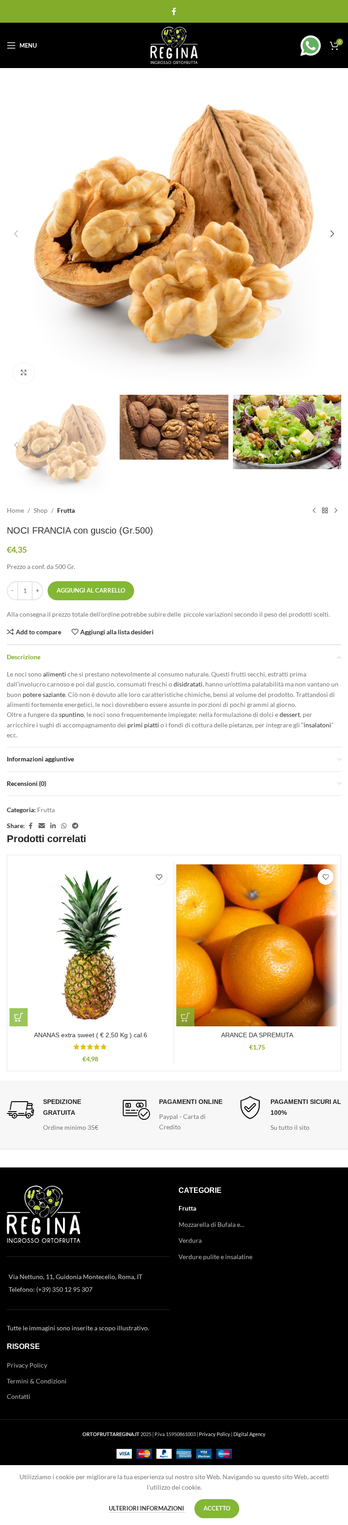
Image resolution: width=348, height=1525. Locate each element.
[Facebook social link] (174, 11)
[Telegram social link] (75, 826)
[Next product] (335, 510)
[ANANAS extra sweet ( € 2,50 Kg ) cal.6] (90, 945)
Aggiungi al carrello (91, 590)
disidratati (188, 684)
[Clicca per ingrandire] (24, 373)
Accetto (216, 1508)
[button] (16, 234)
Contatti (18, 1396)
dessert (290, 714)
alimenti (54, 674)
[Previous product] (314, 510)
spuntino (71, 714)
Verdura (190, 1240)
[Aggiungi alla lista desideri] (159, 877)
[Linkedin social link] (53, 826)
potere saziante (44, 694)
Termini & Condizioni (37, 1381)
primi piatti (143, 725)
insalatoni (317, 725)
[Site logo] (174, 45)
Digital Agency (249, 1434)
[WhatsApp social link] (63, 826)
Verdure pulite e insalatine (215, 1256)
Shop (41, 510)
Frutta (66, 510)
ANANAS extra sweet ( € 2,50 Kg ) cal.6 (90, 1035)
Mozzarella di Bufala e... (211, 1224)
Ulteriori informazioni (147, 1508)
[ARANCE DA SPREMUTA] (257, 945)
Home (15, 510)
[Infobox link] (300, 45)
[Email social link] (42, 826)
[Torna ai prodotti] (324, 510)
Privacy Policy (27, 1365)
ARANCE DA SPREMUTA (257, 1035)
